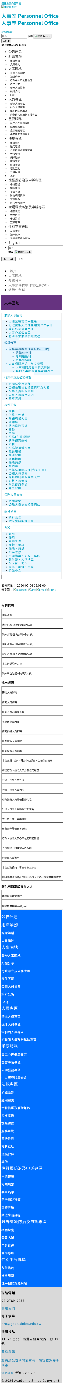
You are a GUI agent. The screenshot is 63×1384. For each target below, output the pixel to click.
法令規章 (7, 1275)
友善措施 (7, 1267)
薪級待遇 (7, 1138)
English (14, 242)
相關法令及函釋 (20, 384)
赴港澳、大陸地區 (21, 559)
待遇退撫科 (23, 360)
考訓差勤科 (23, 356)
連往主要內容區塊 (11, 3)
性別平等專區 (18, 226)
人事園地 (15, 68)
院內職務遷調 (18, 426)
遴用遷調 (7, 1100)
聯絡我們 (8, 1308)
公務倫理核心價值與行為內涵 (29, 387)
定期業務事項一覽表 (23, 321)
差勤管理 (15, 541)
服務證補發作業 (20, 448)
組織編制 (7, 1092)
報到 (12, 534)
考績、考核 (16, 545)
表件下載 (10, 405)
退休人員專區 (10, 1024)
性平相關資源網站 (20, 238)
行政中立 (15, 570)
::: (22, 3)
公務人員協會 (18, 473)
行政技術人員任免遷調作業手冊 (31, 325)
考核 (12, 444)
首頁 (12, 270)
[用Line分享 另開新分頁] (32, 589)
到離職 (13, 422)
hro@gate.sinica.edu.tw (21, 1323)
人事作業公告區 (20, 332)
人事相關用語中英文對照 (26, 364)
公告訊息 (15, 51)
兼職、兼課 (16, 548)
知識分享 (15, 280)
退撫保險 (7, 1154)
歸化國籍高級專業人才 (24, 477)
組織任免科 (16, 289)
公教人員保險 (18, 481)
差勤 (12, 429)
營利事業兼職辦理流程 (24, 336)
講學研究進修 (18, 440)
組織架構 (7, 933)
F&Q (12, 95)
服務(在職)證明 (19, 437)
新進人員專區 (10, 1016)
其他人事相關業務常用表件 (35, 371)
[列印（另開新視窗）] (51, 589)
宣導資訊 (15, 398)
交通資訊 (8, 1351)
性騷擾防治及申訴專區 (25, 179)
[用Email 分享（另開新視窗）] (41, 589)
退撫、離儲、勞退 (21, 567)
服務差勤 (7, 1131)
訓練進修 (15, 552)
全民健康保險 (18, 484)
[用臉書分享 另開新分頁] (20, 589)
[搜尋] (42, 36)
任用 (12, 537)
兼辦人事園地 (13, 315)
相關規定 (15, 501)
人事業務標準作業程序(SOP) (29, 285)
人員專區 (15, 99)
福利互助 (7, 1146)
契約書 (13, 466)
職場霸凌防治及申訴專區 (26, 206)
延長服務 (15, 451)
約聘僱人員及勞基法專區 (23, 114)
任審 (12, 411)
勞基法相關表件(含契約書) (27, 470)
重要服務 (15, 118)
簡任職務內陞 (18, 418)
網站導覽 (7, 32)
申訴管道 (7, 1176)
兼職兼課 (15, 462)
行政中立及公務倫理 (17, 377)
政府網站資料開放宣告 (18, 1360)
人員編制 (15, 64)
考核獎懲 (7, 1115)
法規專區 (15, 138)
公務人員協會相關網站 (24, 505)
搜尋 (30, 36)
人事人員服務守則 (21, 395)
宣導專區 (15, 222)
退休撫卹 (15, 459)
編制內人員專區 (12, 1032)
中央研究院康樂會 (20, 134)
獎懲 (12, 433)
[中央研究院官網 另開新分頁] (8, 7)
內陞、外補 (16, 415)
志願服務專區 (10, 1070)
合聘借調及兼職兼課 (15, 1107)
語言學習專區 (10, 1062)
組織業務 (15, 56)
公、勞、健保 (18, 563)
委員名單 (7, 1192)
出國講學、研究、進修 (24, 556)
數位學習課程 (17, 202)
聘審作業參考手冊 (21, 329)
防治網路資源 (10, 1199)
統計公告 (10, 511)
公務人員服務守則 (21, 391)
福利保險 (15, 455)
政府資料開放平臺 (21, 521)
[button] (13, 45)
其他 (12, 175)
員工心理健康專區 (14, 1054)
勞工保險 (15, 488)
